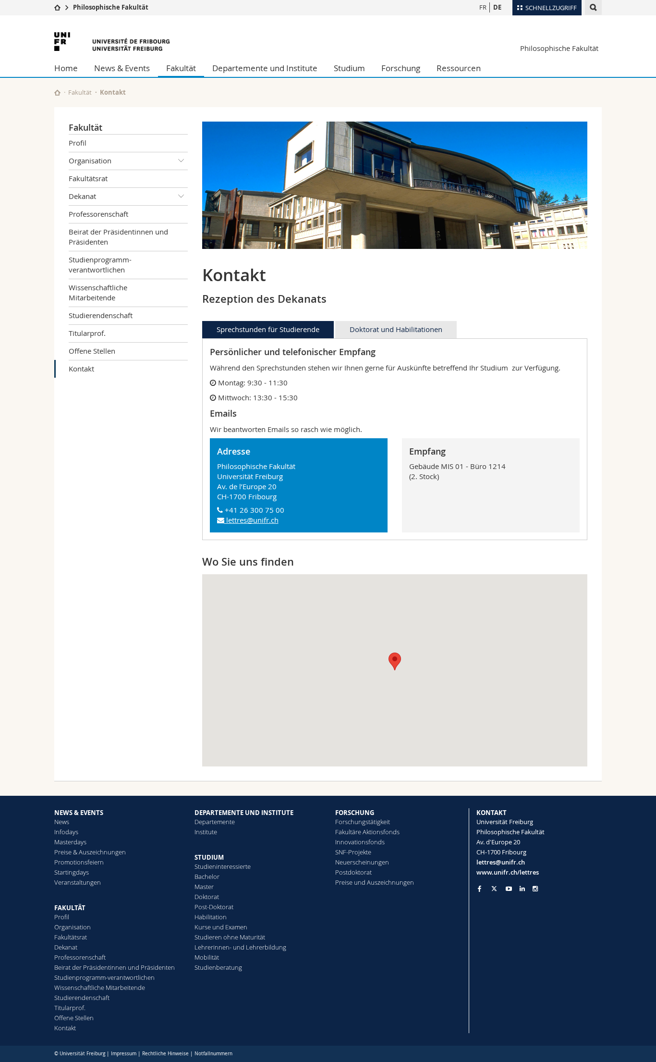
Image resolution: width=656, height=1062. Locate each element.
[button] (395, 661)
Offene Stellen (92, 351)
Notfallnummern (213, 1053)
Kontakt (81, 368)
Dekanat (82, 196)
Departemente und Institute (264, 68)
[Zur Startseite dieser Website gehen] (57, 92)
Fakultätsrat (88, 178)
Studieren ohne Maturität (229, 937)
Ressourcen (459, 68)
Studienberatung (218, 967)
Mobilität (206, 957)
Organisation (90, 160)
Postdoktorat (353, 872)
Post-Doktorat (213, 906)
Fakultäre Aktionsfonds (367, 831)
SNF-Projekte (353, 852)
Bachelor (206, 876)
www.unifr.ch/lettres (507, 872)
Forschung (400, 68)
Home (66, 68)
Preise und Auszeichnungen (374, 882)
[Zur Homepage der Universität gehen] (112, 41)
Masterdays (70, 842)
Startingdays (71, 872)
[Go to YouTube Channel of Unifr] (509, 889)
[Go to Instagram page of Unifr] (535, 889)
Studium (349, 68)
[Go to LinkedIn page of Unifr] (522, 889)
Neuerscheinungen (362, 862)
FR (482, 7)
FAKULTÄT (69, 907)
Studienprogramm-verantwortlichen (100, 264)
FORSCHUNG (354, 812)
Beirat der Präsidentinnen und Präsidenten (118, 237)
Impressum (123, 1053)
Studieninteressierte (222, 866)
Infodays (66, 831)
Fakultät (181, 68)
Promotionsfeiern (79, 862)
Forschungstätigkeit (362, 821)
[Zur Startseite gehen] (57, 7)
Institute (205, 831)
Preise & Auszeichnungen (90, 852)
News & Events (122, 68)
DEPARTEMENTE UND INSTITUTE (243, 812)
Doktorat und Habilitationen (396, 329)
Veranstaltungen (77, 882)
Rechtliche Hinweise (165, 1053)
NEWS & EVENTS (78, 812)
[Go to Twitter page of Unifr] (494, 888)
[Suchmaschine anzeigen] (593, 7)
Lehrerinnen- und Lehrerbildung (240, 947)
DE (497, 7)
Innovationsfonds (360, 842)
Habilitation (210, 917)
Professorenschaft (98, 214)
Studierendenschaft (101, 315)
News (61, 821)
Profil (77, 143)
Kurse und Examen (220, 927)
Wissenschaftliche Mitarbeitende (98, 292)
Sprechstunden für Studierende (268, 329)
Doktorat (206, 896)
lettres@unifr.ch (251, 520)
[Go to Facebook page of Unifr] (479, 888)
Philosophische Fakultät (110, 7)
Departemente (214, 821)
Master (204, 886)
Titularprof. (87, 333)
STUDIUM (209, 857)
